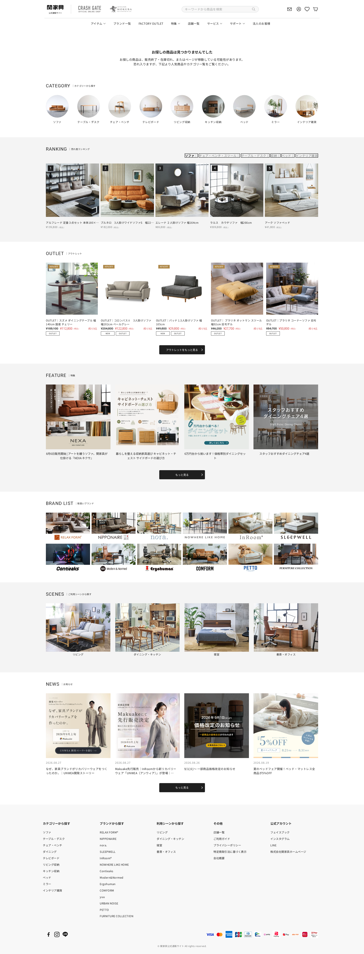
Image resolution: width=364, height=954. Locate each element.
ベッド (286, 155)
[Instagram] (57, 934)
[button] (220, 9)
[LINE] (65, 934)
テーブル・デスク (253, 155)
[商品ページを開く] (72, 190)
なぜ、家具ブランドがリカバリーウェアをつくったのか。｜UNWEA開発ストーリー (76, 771)
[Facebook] (48, 934)
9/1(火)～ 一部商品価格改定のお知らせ (209, 769)
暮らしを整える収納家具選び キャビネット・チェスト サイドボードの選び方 (146, 456)
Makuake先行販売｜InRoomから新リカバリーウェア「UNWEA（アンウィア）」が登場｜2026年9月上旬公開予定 (145, 773)
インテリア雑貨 (307, 155)
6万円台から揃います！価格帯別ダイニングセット (215, 456)
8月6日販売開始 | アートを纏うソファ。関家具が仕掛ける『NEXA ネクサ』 (76, 456)
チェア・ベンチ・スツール (218, 155)
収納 (274, 155)
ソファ (189, 155)
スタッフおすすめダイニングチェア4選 (284, 454)
